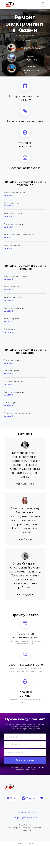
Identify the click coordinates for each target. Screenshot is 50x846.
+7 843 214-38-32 (25, 812)
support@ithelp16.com (25, 817)
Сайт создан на (25, 843)
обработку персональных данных (30, 768)
